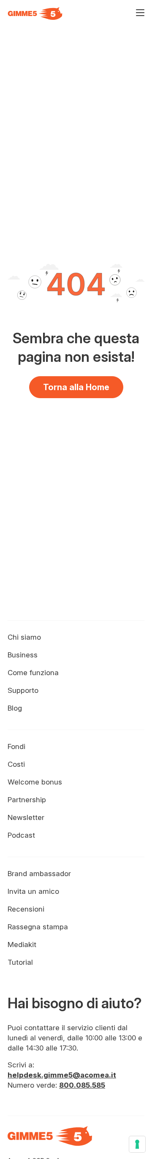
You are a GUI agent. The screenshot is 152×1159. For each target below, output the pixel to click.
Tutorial (20, 962)
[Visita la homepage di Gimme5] (35, 13)
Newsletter (26, 817)
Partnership (27, 799)
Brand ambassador (39, 873)
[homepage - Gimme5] (50, 1141)
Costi (16, 764)
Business (23, 655)
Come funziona (33, 672)
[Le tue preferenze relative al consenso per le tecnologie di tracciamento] (137, 1144)
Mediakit (22, 944)
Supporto (23, 690)
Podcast (21, 835)
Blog (15, 708)
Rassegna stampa (38, 927)
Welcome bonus (35, 782)
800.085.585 (82, 1085)
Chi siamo (24, 637)
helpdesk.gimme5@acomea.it (62, 1075)
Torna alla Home (76, 387)
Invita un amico (33, 891)
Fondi (16, 746)
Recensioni (26, 909)
